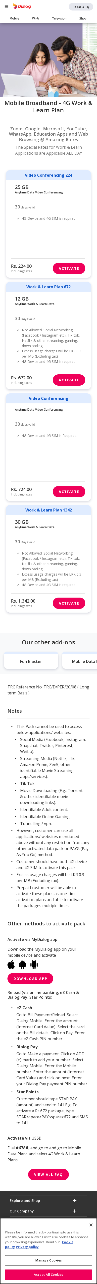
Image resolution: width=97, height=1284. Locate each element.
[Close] (91, 1224)
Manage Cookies (48, 1260)
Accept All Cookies (48, 1274)
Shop (83, 18)
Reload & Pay (81, 7)
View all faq (48, 1174)
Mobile (14, 18)
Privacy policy (27, 1246)
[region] (48, 1251)
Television (59, 18)
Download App (30, 978)
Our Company (22, 1211)
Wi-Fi (35, 18)
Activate (69, 268)
